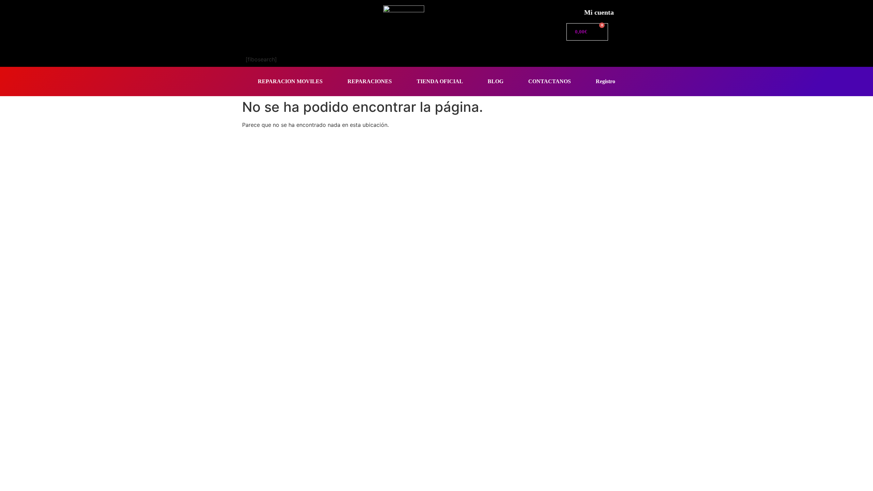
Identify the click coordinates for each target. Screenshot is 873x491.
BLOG (495, 81)
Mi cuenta (599, 12)
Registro (605, 81)
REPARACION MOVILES (290, 81)
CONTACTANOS (549, 81)
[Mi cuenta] (571, 10)
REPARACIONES (369, 81)
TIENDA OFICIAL (440, 81)
